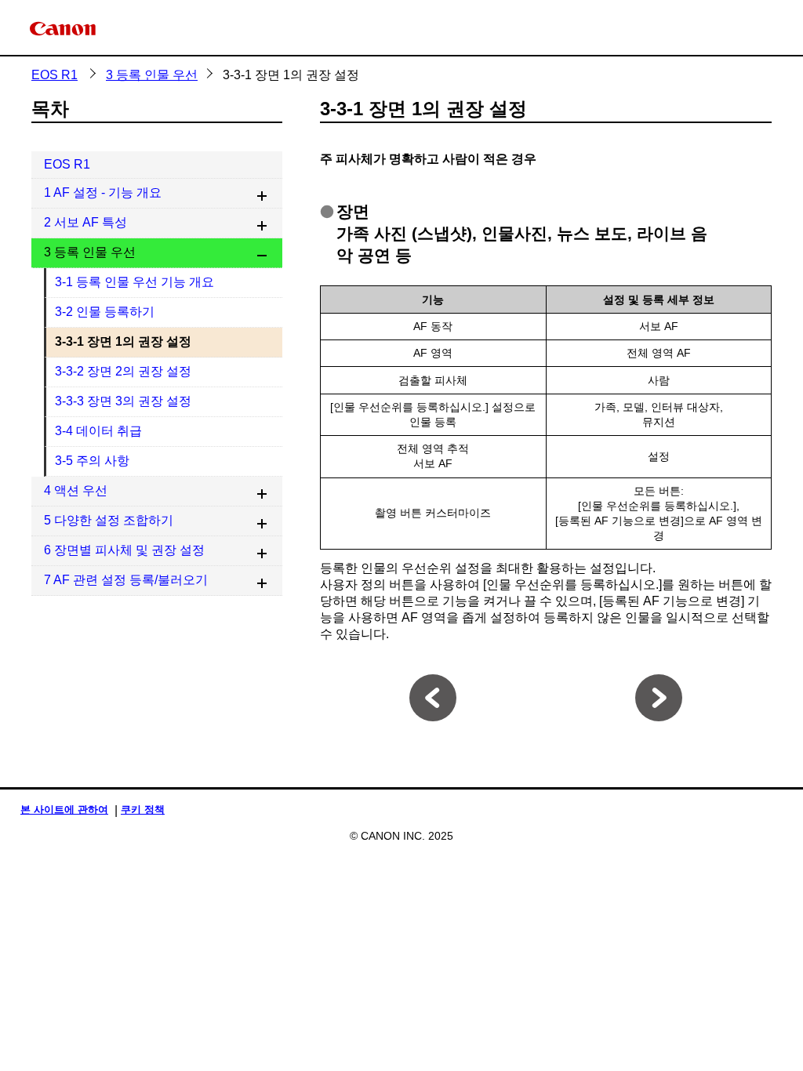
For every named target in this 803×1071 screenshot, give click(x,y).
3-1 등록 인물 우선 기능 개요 (134, 282)
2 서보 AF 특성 (85, 222)
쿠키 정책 (143, 809)
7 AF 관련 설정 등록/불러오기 (126, 579)
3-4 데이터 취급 (98, 430)
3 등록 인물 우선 (152, 75)
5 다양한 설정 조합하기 (108, 520)
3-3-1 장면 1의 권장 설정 (123, 341)
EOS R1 (54, 75)
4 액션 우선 (75, 490)
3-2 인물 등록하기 (104, 311)
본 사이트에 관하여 (64, 809)
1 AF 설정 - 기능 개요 (103, 192)
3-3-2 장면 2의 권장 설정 (123, 371)
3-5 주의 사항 (92, 460)
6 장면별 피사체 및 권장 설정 (124, 550)
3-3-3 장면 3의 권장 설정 (123, 401)
